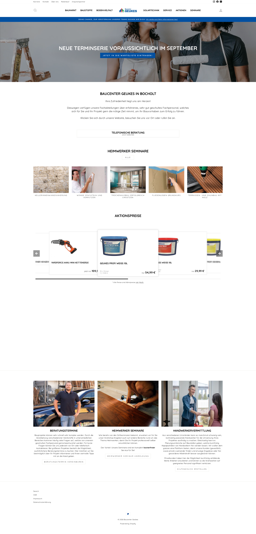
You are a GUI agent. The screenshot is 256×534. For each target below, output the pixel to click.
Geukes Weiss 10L (110, 263)
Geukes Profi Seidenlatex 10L (169, 263)
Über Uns (55, 2)
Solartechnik (151, 10)
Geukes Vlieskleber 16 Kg (211, 262)
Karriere (36, 2)
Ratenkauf (65, 2)
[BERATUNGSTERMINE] (64, 404)
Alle (128, 157)
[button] (36, 253)
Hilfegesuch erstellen (192, 469)
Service (167, 10)
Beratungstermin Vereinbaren (64, 462)
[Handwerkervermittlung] (192, 404)
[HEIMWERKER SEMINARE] (128, 404)
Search (36, 491)
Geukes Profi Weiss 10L (64, 263)
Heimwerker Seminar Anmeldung (128, 456)
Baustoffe (86, 10)
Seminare (195, 10)
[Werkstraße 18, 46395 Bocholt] (128, 327)
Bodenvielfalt (104, 10)
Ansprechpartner (78, 2)
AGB (35, 495)
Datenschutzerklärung (42, 502)
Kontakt (46, 2)
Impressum (37, 499)
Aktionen (181, 10)
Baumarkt (70, 10)
